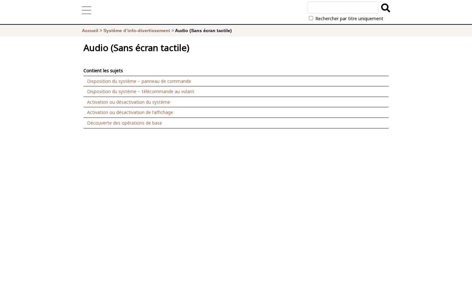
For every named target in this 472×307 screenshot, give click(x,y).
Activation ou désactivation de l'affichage (130, 112)
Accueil (90, 30)
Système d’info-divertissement (136, 30)
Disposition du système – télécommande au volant (140, 91)
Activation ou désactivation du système (128, 102)
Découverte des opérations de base (124, 123)
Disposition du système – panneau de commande (139, 81)
